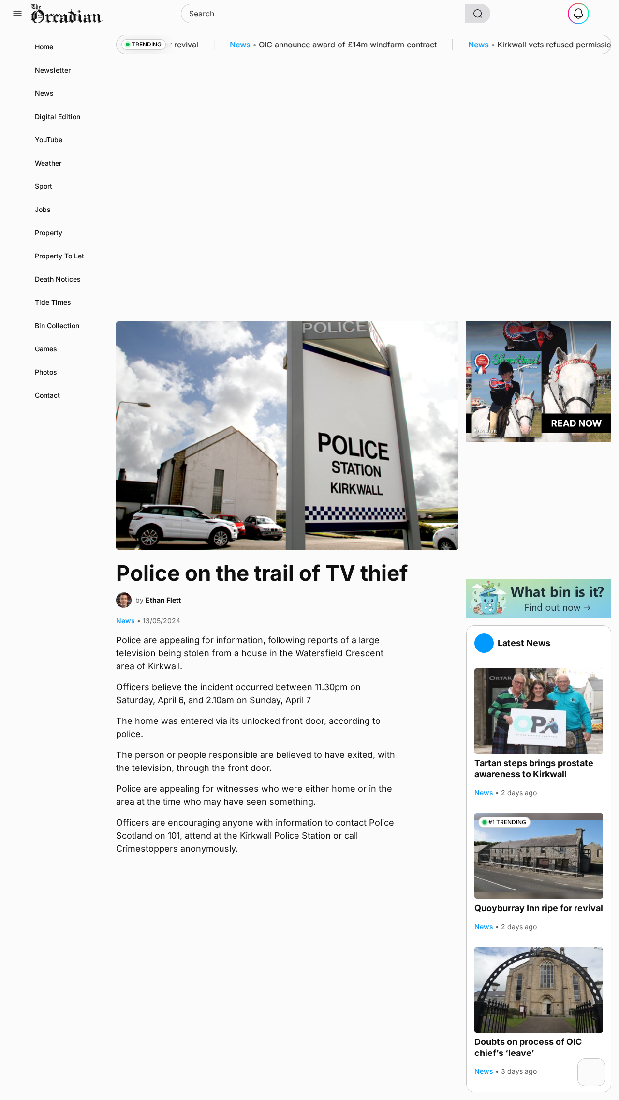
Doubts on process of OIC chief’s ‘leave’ (528, 1047)
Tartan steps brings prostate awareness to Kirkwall (533, 768)
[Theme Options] (601, 13)
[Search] (477, 13)
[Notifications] (578, 13)
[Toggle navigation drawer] (17, 13)
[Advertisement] (538, 510)
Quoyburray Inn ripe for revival (538, 908)
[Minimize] (599, 1065)
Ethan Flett (163, 600)
